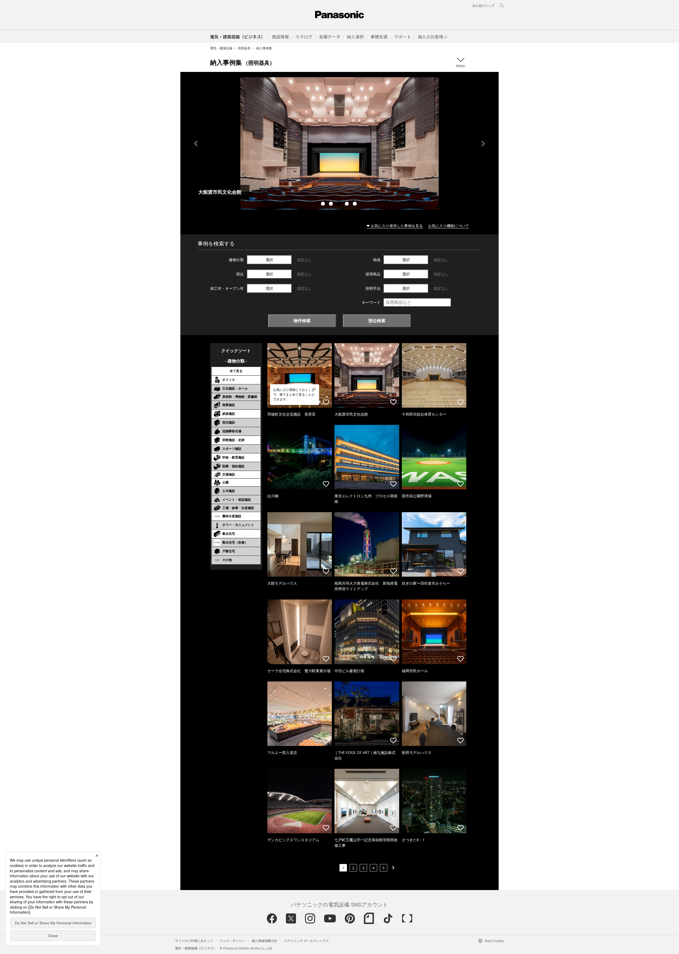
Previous (195, 143)
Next (483, 143)
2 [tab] (331, 204)
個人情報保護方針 (264, 940)
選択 (269, 259)
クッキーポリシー (232, 940)
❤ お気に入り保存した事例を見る (395, 225)
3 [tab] (339, 204)
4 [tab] (347, 204)
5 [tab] (355, 204)
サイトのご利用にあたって (194, 940)
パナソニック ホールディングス (306, 940)
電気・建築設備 (221, 48)
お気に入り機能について (448, 225)
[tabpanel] (339, 143)
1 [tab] (323, 204)
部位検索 (376, 320)
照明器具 (244, 48)
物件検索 (302, 320)
